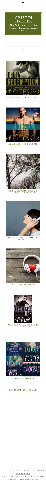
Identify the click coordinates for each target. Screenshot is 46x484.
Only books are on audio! (23, 378)
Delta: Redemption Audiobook (23, 97)
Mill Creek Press (27, 471)
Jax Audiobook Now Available (23, 144)
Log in (35, 480)
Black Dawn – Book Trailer (23, 390)
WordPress (25, 480)
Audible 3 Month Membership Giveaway (23, 239)
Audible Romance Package (23, 285)
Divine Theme (26, 477)
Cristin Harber (23, 19)
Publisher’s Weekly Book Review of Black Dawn (23, 326)
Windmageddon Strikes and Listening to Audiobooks (23, 192)
